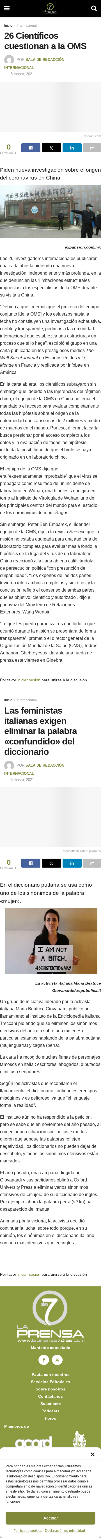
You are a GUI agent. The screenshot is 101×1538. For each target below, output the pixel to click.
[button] (92, 1454)
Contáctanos (50, 1396)
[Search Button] (94, 8)
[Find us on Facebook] (43, 1360)
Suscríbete (50, 1403)
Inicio (8, 25)
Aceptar (50, 1518)
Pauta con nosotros (51, 1374)
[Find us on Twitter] (57, 1360)
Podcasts (50, 1411)
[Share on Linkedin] (72, 147)
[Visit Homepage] (50, 8)
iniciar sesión (28, 680)
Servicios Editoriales (50, 1382)
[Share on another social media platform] (92, 147)
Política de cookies (27, 1531)
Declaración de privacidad (65, 1531)
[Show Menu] (7, 8)
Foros (50, 1418)
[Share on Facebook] (30, 147)
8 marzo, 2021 (22, 74)
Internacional (27, 25)
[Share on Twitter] (51, 147)
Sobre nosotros (50, 1389)
